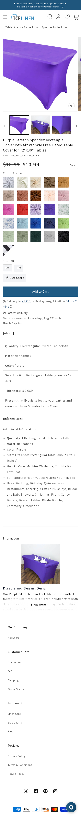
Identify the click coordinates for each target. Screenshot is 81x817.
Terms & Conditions (20, 765)
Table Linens (13, 27)
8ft (19, 268)
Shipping (13, 680)
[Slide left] (4, 126)
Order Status (16, 689)
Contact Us (14, 662)
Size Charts (15, 722)
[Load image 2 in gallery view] (40, 125)
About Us (13, 637)
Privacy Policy (16, 756)
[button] (5, 17)
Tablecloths (31, 27)
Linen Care (14, 713)
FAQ (10, 671)
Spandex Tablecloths (54, 27)
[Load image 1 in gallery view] (19, 125)
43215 (26, 301)
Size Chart (17, 278)
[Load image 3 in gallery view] (61, 125)
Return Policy (16, 773)
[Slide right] (76, 126)
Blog (10, 731)
